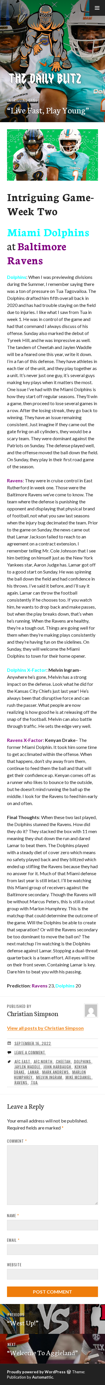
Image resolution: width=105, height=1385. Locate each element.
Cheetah (63, 1061)
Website (14, 1264)
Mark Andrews (55, 1072)
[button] (97, 8)
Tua (34, 1082)
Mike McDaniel (78, 1077)
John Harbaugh (57, 1067)
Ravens (21, 1082)
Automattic (42, 1377)
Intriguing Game (23, 100)
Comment (17, 1141)
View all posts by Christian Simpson (45, 1028)
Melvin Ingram (49, 1077)
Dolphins (82, 1061)
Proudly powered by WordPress (36, 1372)
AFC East (22, 1061)
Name (13, 1215)
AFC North (43, 1061)
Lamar (33, 1072)
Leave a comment (30, 1052)
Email (13, 1240)
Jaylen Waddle (27, 1067)
